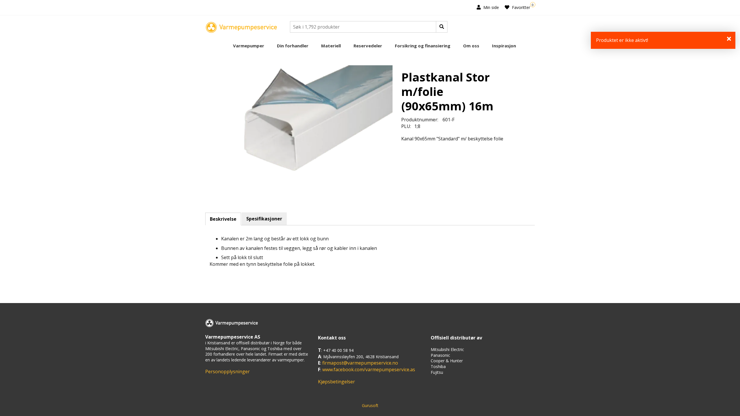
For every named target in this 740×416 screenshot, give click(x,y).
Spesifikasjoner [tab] (264, 219)
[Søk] (441, 27)
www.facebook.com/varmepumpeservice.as (368, 369)
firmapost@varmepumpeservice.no (360, 363)
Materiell (331, 46)
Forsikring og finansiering (422, 46)
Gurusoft (370, 405)
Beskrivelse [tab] (223, 219)
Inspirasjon (504, 46)
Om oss (471, 46)
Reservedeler (368, 46)
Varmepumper (248, 46)
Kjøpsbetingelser (336, 381)
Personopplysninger (227, 371)
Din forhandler (292, 46)
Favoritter (520, 7)
